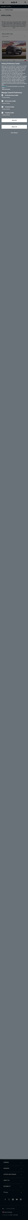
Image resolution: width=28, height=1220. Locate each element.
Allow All (14, 120)
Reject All (14, 126)
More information (6, 89)
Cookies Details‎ (6, 97)
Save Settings (14, 132)
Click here (4, 86)
